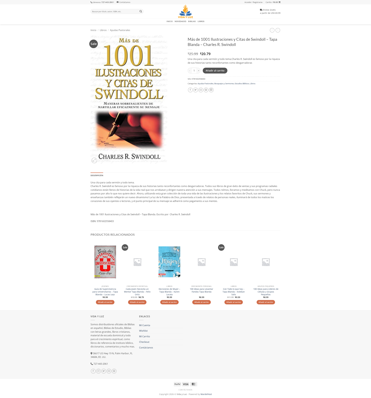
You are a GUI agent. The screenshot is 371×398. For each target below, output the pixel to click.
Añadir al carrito (215, 70)
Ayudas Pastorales (120, 30)
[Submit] (140, 11)
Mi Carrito (144, 336)
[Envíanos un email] (109, 371)
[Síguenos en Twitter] (103, 371)
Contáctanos (124, 2)
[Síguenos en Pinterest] (114, 371)
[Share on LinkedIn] (211, 90)
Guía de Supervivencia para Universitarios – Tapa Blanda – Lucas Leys (105, 292)
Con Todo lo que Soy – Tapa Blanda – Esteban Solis (234, 292)
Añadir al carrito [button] (105, 302)
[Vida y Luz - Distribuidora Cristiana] (185, 11)
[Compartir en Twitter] (195, 90)
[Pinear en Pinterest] (206, 90)
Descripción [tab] (97, 175)
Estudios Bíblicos (242, 83)
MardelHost (206, 394)
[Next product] (272, 30)
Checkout (144, 342)
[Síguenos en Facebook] (93, 371)
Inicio (170, 21)
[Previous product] (277, 30)
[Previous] (91, 275)
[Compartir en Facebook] (190, 90)
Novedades (180, 21)
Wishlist (143, 330)
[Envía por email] (200, 90)
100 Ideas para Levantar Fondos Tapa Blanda (201, 290)
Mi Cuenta (144, 325)
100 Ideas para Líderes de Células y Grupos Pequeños (265, 292)
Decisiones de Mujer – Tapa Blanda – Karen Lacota (169, 292)
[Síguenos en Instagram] (98, 371)
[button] (273, 2)
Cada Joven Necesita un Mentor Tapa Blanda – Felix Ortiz (137, 292)
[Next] (280, 275)
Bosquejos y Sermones (224, 83)
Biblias (192, 21)
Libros (201, 21)
